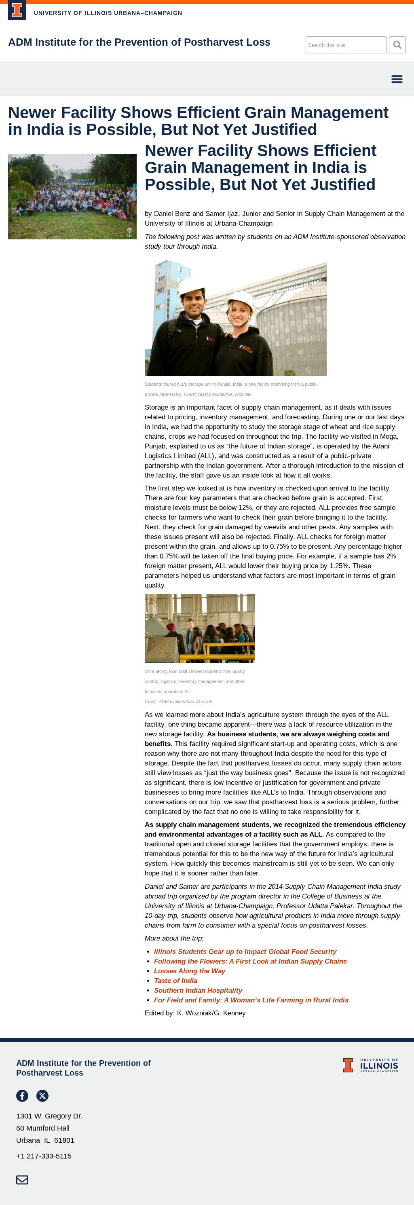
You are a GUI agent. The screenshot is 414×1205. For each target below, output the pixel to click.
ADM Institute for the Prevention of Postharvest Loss (139, 42)
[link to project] (17, 10)
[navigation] (397, 79)
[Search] (397, 44)
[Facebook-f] (22, 1096)
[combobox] (346, 44)
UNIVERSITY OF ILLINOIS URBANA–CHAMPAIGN (108, 13)
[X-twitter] (42, 1096)
